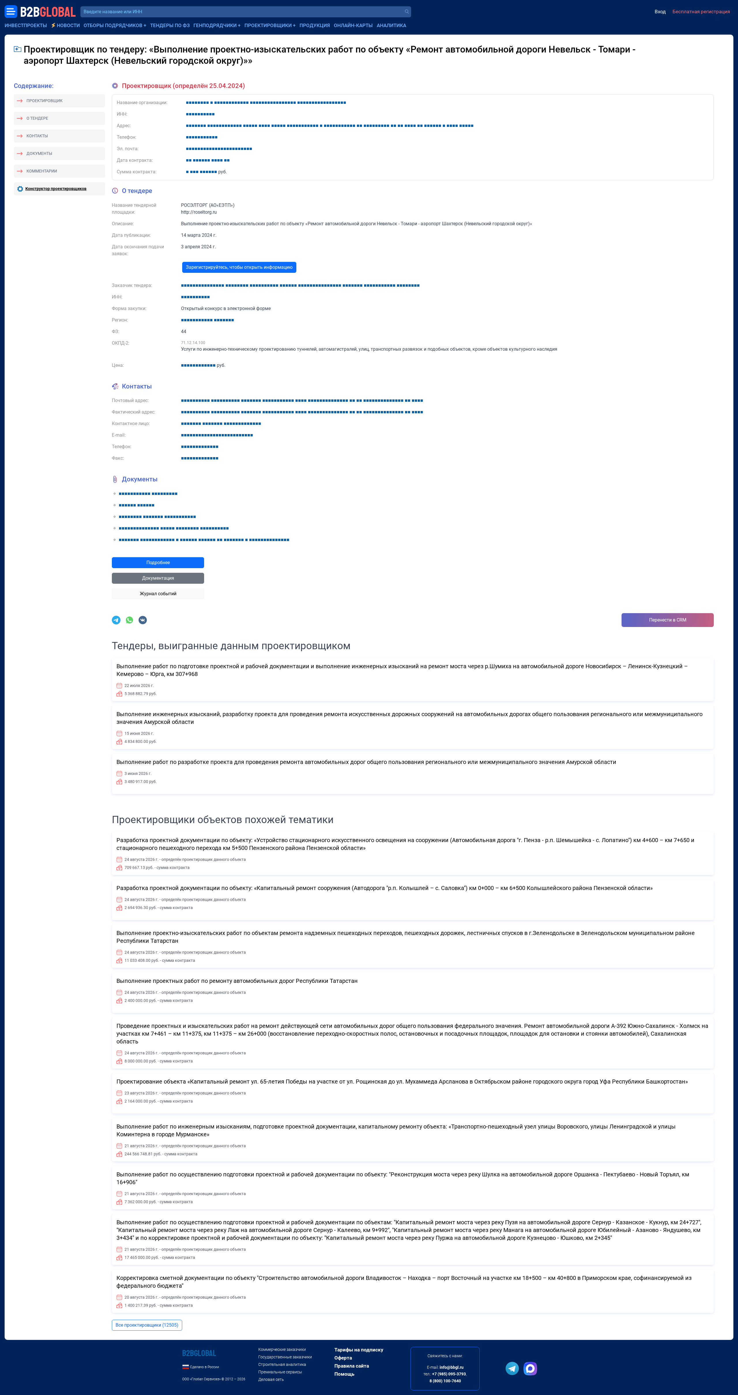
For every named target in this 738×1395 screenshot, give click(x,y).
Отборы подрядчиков (113, 25)
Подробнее (158, 562)
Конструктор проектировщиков (55, 188)
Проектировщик (45, 100)
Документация (158, 578)
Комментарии (42, 171)
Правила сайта (351, 1366)
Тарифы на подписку (358, 1350)
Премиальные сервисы (280, 1372)
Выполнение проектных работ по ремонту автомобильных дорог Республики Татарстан (237, 980)
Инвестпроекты (26, 25)
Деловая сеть (271, 1379)
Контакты (37, 136)
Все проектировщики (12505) (147, 1325)
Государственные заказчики (285, 1357)
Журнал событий (158, 593)
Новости (68, 25)
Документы (39, 153)
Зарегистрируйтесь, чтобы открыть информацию (239, 267)
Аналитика (391, 25)
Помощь (344, 1374)
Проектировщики (268, 25)
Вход (660, 11)
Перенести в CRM (667, 620)
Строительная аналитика (282, 1364)
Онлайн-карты (353, 25)
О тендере (37, 118)
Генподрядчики (215, 25)
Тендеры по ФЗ (170, 25)
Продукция (315, 25)
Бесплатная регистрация (701, 11)
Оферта (343, 1358)
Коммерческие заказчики (282, 1349)
